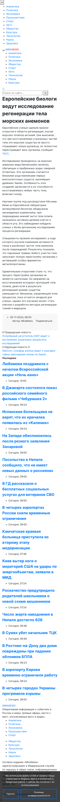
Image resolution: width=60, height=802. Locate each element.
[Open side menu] (3, 50)
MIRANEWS (9, 705)
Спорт (10, 21)
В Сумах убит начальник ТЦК (29, 633)
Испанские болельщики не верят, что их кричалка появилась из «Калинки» (27, 417)
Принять (10, 794)
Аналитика (12, 6)
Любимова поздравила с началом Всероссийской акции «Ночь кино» (25, 369)
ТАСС (5, 153)
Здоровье (12, 43)
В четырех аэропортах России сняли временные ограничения (26, 513)
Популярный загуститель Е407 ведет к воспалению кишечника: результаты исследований (26, 339)
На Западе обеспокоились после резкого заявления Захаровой (27, 441)
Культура (11, 32)
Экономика (13, 13)
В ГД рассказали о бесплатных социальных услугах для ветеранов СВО (28, 489)
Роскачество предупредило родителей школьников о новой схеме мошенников (28, 596)
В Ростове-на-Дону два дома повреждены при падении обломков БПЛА (29, 651)
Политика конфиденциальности (39, 794)
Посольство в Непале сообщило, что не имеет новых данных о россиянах (27, 465)
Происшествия (15, 17)
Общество (12, 28)
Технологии (13, 35)
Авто (9, 24)
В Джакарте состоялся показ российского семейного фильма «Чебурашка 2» (29, 393)
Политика (12, 10)
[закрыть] (2, 2)
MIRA (12, 49)
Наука (10, 39)
